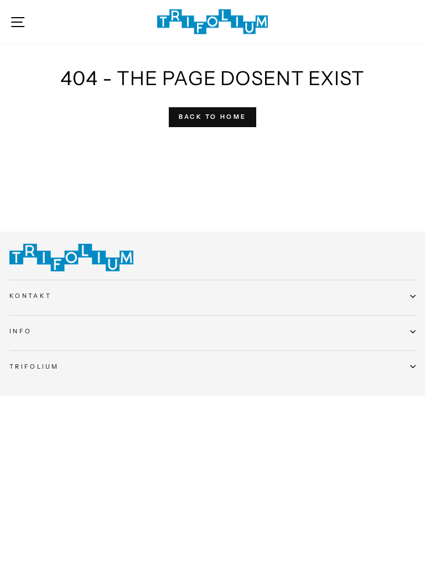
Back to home (213, 116)
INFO (20, 331)
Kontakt (30, 296)
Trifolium (34, 366)
